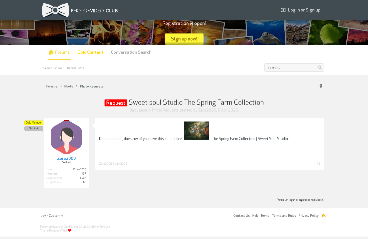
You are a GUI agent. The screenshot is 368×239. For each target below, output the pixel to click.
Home (265, 216)
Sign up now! (184, 39)
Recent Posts (75, 68)
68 (84, 182)
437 (84, 173)
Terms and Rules (284, 216)
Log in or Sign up (304, 10)
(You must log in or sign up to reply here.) (300, 200)
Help (255, 216)
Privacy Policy (309, 216)
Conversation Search (131, 52)
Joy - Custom (50, 216)
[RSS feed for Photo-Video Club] (324, 215)
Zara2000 (207, 110)
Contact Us (241, 216)
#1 (318, 164)
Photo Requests (165, 110)
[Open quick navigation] (321, 86)
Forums (62, 52)
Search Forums (52, 68)
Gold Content (90, 52)
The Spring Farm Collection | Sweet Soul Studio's (251, 138)
